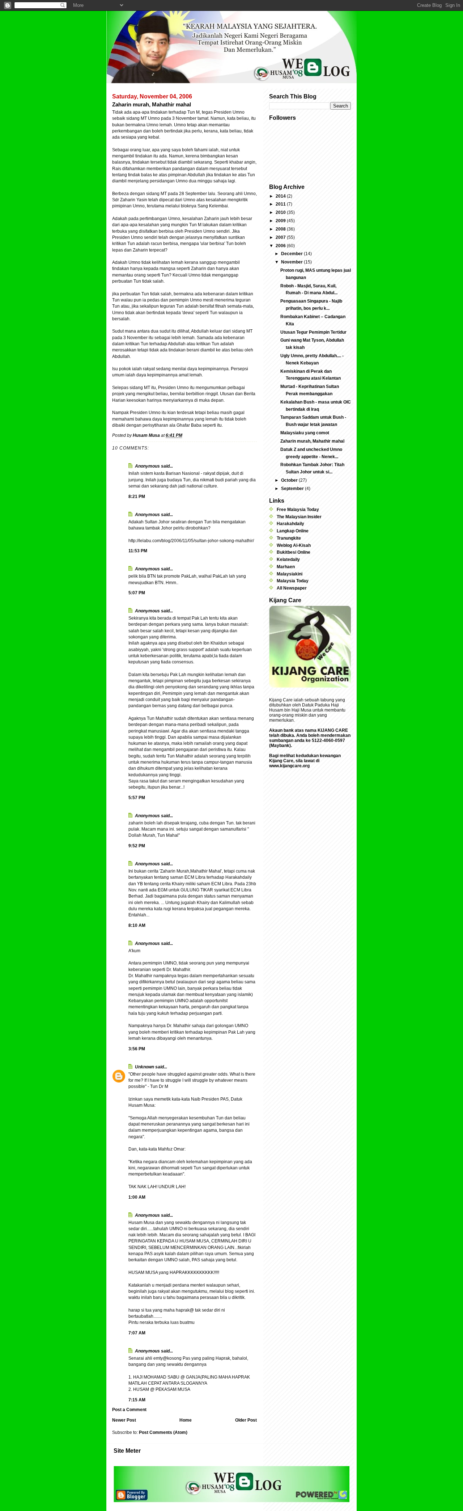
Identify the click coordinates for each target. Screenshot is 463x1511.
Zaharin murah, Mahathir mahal (312, 441)
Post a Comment (129, 1409)
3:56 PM (136, 1048)
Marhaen (286, 566)
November (292, 262)
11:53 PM (137, 550)
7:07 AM (136, 1332)
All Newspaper (292, 588)
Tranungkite (289, 538)
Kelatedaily (288, 559)
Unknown (144, 1066)
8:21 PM (136, 496)
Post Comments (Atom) (163, 1432)
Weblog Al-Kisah (294, 545)
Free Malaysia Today (298, 509)
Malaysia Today (293, 580)
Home (185, 1420)
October (290, 480)
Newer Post (124, 1420)
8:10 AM (136, 925)
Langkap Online (293, 530)
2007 (281, 237)
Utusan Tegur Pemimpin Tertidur (313, 332)
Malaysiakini (289, 574)
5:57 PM (136, 797)
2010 (281, 212)
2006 (281, 245)
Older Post (246, 1420)
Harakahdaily (290, 523)
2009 (281, 220)
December (292, 253)
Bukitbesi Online (293, 552)
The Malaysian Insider (299, 516)
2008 (281, 229)
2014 (281, 196)
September (293, 488)
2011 (281, 204)
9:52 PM (136, 845)
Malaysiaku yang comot (304, 432)
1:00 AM (136, 1197)
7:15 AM (136, 1399)
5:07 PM (136, 592)
